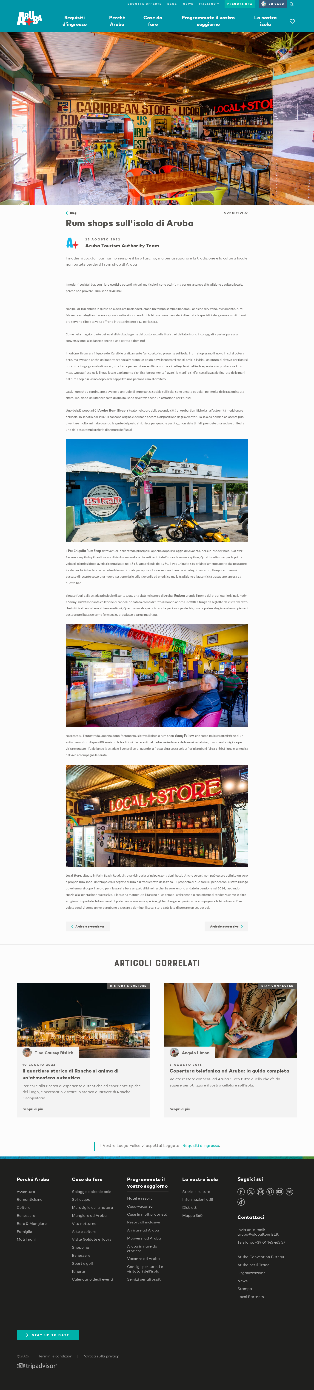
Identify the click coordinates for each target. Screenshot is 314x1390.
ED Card (276, 4)
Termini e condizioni (55, 1356)
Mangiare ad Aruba (89, 1215)
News (188, 4)
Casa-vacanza (140, 1206)
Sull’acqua (81, 1199)
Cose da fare (87, 1179)
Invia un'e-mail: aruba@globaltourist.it (258, 1232)
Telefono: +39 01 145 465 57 (261, 1242)
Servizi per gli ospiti (144, 1279)
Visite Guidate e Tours (91, 1239)
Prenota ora (239, 4)
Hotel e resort (139, 1198)
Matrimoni (26, 1239)
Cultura (24, 1207)
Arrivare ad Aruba (143, 1230)
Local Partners (250, 1297)
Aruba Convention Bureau (260, 1257)
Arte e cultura (84, 1231)
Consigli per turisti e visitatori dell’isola (145, 1269)
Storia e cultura (196, 1191)
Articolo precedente (88, 926)
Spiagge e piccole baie (91, 1191)
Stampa (244, 1289)
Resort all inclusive (143, 1222)
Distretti (189, 1207)
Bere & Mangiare (32, 1223)
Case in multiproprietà (147, 1214)
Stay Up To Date (51, 1335)
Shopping (80, 1247)
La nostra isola (200, 1179)
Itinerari (79, 1271)
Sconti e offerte (145, 4)
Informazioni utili (197, 1199)
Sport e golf (82, 1263)
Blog (172, 4)
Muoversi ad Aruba (144, 1238)
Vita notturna (84, 1223)
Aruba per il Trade (253, 1265)
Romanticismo (30, 1199)
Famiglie (24, 1231)
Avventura (26, 1191)
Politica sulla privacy (101, 1356)
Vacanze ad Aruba (143, 1258)
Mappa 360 (192, 1215)
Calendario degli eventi (92, 1279)
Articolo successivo (225, 926)
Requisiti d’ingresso (201, 1145)
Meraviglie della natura (92, 1207)
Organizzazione (251, 1273)
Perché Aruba (33, 1179)
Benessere (26, 1215)
